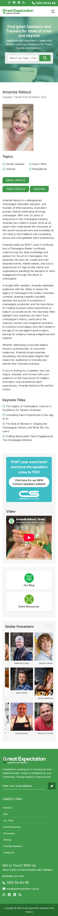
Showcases (9, 833)
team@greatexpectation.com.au (22, 888)
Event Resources (12, 827)
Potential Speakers (13, 846)
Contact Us (8, 852)
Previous (46, 626)
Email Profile (15, 180)
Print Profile (15, 189)
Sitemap (7, 839)
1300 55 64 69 (45, 3)
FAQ (5, 814)
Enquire (39, 189)
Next (51, 626)
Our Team (8, 820)
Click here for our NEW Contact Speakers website (29, 482)
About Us (8, 807)
